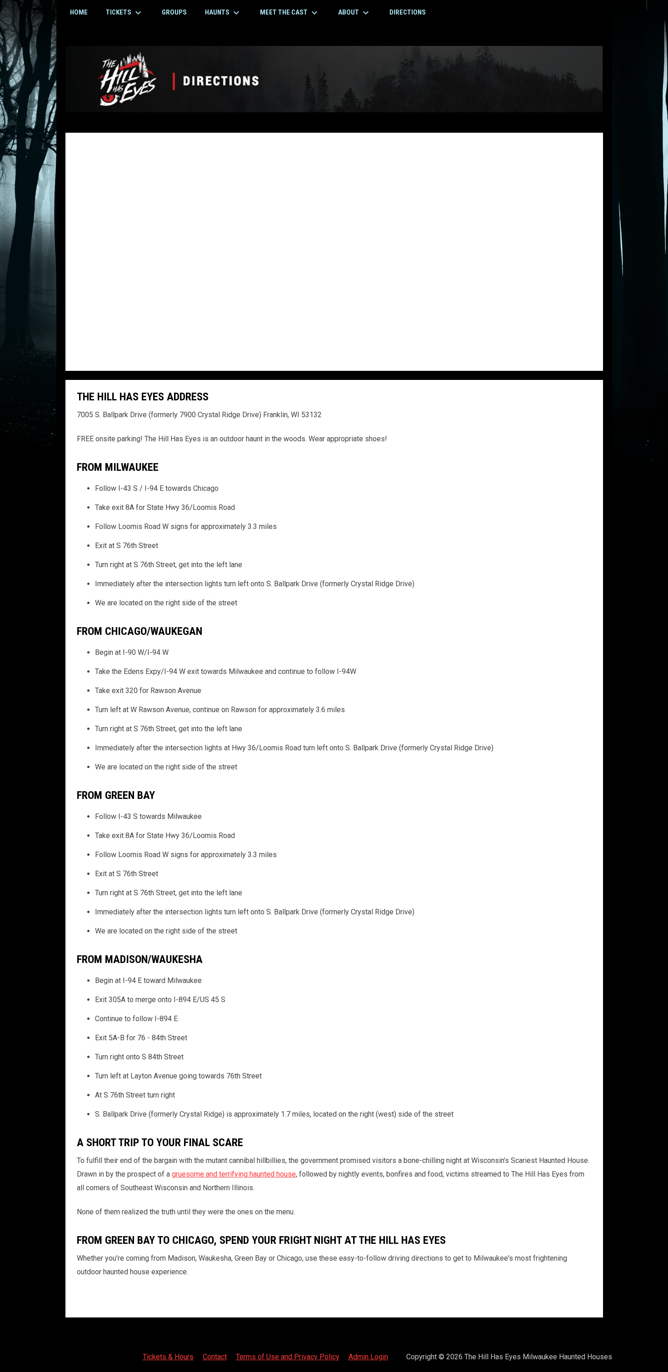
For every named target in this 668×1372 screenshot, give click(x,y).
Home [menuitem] (79, 12)
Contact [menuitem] (215, 1356)
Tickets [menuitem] (125, 12)
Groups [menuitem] (174, 12)
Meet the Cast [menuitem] (290, 12)
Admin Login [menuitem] (368, 1356)
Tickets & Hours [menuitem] (168, 1356)
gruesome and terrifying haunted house (234, 1174)
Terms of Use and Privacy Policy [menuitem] (287, 1356)
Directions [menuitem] (407, 12)
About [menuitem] (354, 12)
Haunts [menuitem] (223, 12)
